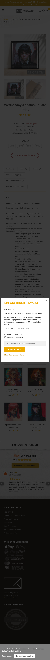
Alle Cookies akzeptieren (24, 656)
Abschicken (14, 349)
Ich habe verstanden (13, 334)
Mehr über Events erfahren (14, 355)
